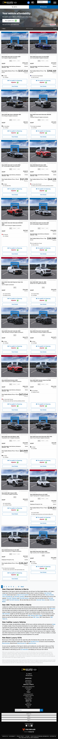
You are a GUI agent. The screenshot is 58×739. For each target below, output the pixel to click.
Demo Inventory (28, 681)
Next (22, 586)
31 (18, 586)
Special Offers (28, 699)
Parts (28, 690)
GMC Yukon (36, 617)
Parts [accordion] (29, 720)
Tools (28, 692)
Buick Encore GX (21, 643)
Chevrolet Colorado (19, 596)
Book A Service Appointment (28, 686)
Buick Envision (6, 643)
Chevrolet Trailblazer (11, 598)
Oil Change (28, 689)
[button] (28, 2)
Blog (28, 707)
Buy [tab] (10, 60)
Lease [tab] (18, 60)
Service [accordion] (28, 718)
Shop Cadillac (28, 683)
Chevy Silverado (49, 594)
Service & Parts (28, 684)
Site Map (27, 736)
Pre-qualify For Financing (28, 695)
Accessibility (12, 736)
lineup (53, 624)
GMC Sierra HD (6, 613)
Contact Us (28, 705)
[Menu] (54, 3)
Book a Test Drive (28, 698)
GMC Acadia (39, 615)
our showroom (24, 649)
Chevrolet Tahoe (40, 600)
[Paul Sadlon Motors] (9, 2)
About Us (28, 701)
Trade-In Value (28, 696)
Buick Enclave (32, 643)
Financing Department (28, 694)
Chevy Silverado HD (7, 596)
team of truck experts (22, 594)
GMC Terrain (31, 615)
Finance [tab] (14, 60)
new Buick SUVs (35, 641)
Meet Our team (28, 704)
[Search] (49, 2)
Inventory (28, 678)
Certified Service (28, 687)
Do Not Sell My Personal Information (40, 736)
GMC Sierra (52, 608)
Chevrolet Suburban (14, 600)
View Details (15, 86)
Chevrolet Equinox (24, 598)
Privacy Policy (20, 736)
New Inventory (28, 680)
